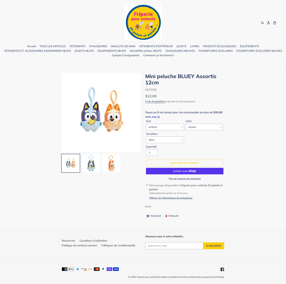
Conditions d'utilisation (93, 240)
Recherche (68, 240)
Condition (152, 134)
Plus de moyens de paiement (185, 178)
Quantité (151, 146)
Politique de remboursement (79, 245)
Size (148, 121)
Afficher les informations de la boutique (170, 197)
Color (188, 121)
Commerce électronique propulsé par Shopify (201, 277)
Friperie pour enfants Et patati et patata (157, 277)
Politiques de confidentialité (118, 245)
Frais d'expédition (155, 101)
